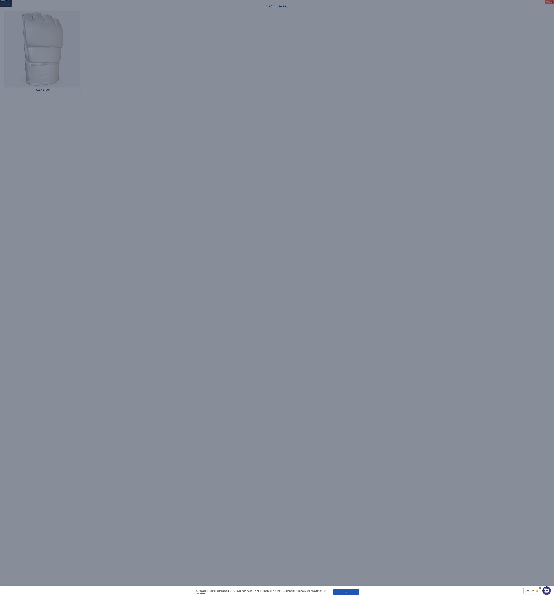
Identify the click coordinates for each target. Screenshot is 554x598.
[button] (546, 590)
